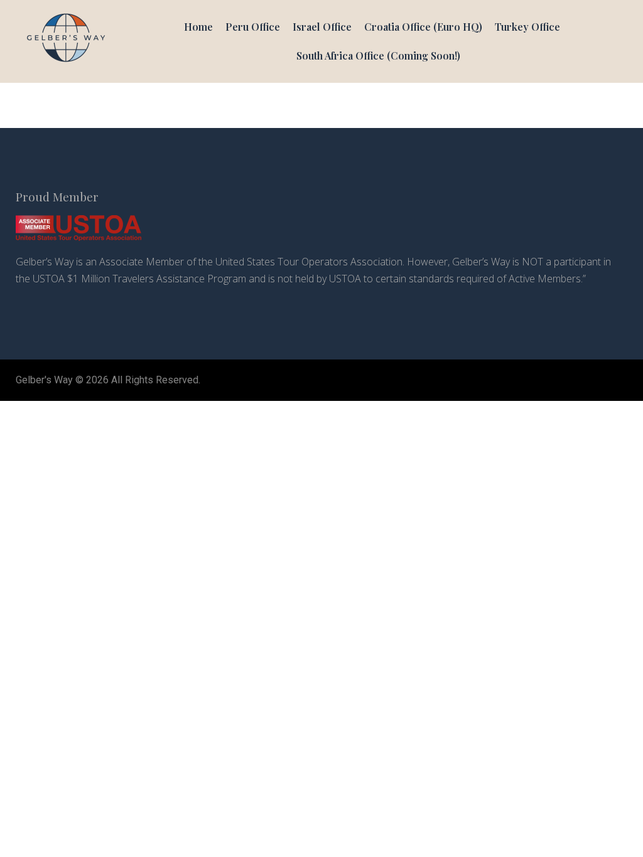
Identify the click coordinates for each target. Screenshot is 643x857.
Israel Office (322, 26)
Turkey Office (527, 26)
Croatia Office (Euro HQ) (423, 26)
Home (198, 26)
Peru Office (252, 26)
